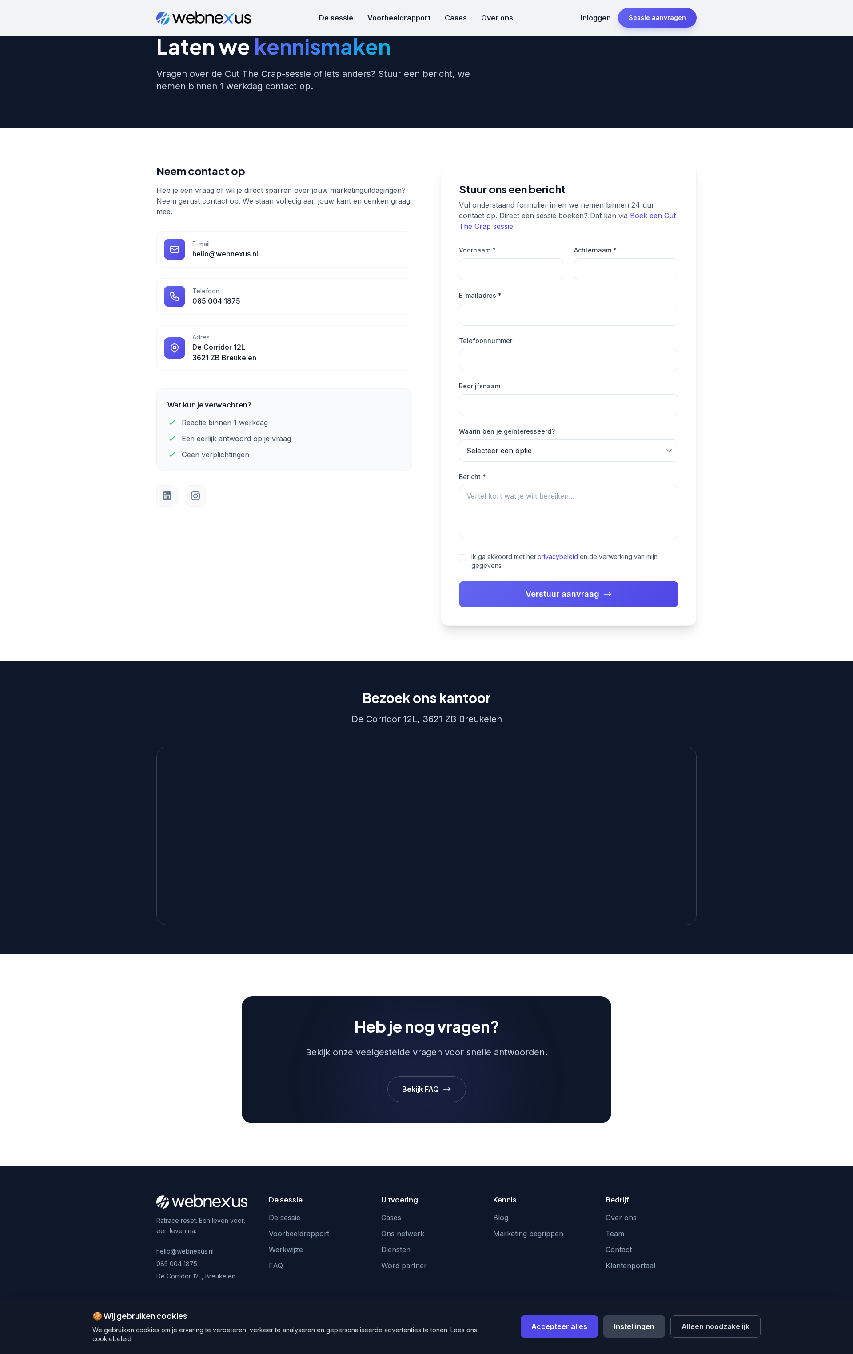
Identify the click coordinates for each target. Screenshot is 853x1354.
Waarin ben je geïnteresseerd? (507, 431)
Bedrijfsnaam (479, 386)
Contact (619, 1249)
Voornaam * (477, 250)
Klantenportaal (630, 1265)
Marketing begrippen (528, 1233)
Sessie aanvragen (657, 17)
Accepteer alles (559, 1326)
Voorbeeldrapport (398, 17)
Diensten (396, 1249)
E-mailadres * (480, 295)
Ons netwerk (402, 1233)
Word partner (404, 1265)
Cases (456, 17)
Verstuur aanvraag (562, 594)
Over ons (497, 17)
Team (615, 1233)
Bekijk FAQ (420, 1089)
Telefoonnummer (485, 340)
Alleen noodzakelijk (715, 1326)
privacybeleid (558, 556)
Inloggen (596, 17)
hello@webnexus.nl (185, 1251)
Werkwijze (286, 1249)
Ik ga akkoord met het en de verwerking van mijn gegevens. (564, 561)
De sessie (336, 17)
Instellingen (634, 1326)
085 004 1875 (176, 1263)
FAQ (276, 1265)
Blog (500, 1217)
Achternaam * (595, 250)
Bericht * (472, 476)
